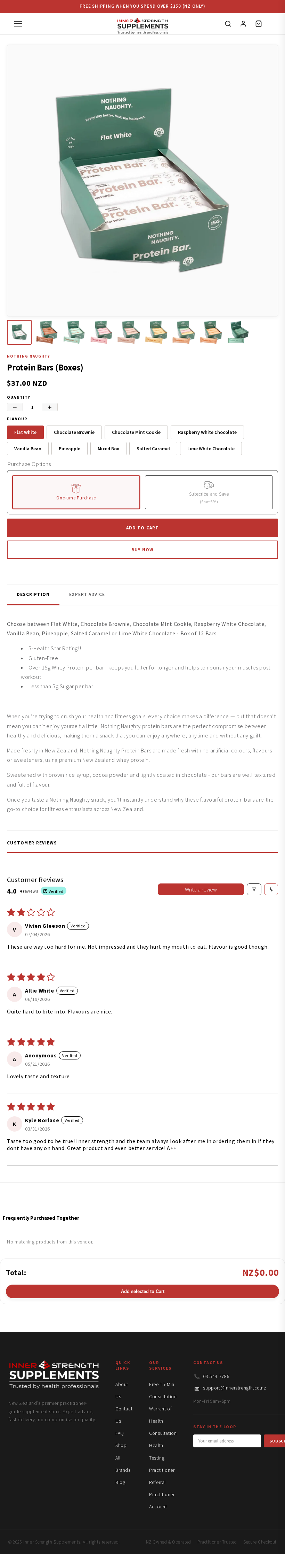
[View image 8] (211, 332)
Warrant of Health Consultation (163, 1421)
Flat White (25, 432)
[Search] (228, 24)
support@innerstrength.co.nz (234, 1388)
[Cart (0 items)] (259, 24)
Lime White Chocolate (211, 448)
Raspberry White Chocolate (207, 432)
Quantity (19, 397)
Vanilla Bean (27, 448)
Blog (120, 1482)
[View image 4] (101, 332)
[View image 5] (128, 332)
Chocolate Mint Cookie (136, 432)
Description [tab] (33, 594)
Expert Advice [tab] (87, 594)
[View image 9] (238, 332)
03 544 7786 (216, 1376)
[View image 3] (74, 332)
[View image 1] (19, 332)
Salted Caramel (153, 448)
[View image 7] (183, 332)
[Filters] (254, 889)
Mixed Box (108, 448)
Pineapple (69, 448)
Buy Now (142, 550)
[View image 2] (46, 332)
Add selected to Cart (142, 1291)
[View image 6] (156, 332)
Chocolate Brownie (74, 432)
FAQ (119, 1433)
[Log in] (243, 24)
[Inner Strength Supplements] (142, 23)
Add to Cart (142, 528)
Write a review (201, 889)
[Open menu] (18, 24)
